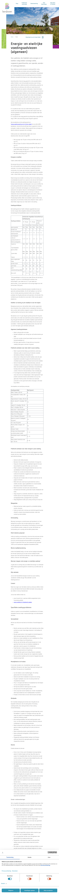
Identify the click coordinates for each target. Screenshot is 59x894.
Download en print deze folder (33, 37)
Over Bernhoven (44, 3)
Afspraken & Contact (52, 3)
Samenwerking (34, 3)
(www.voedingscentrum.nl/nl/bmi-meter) (21, 124)
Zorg (17, 3)
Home (12, 36)
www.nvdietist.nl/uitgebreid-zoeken (23, 602)
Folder (16, 36)
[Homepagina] (7, 7)
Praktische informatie (24, 3)
